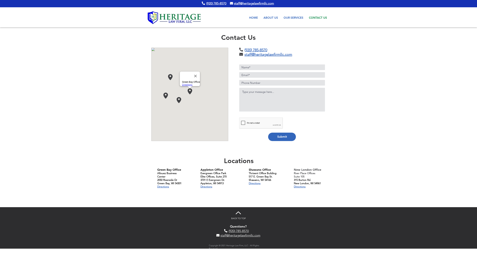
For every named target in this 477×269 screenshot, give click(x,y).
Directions (163, 186)
